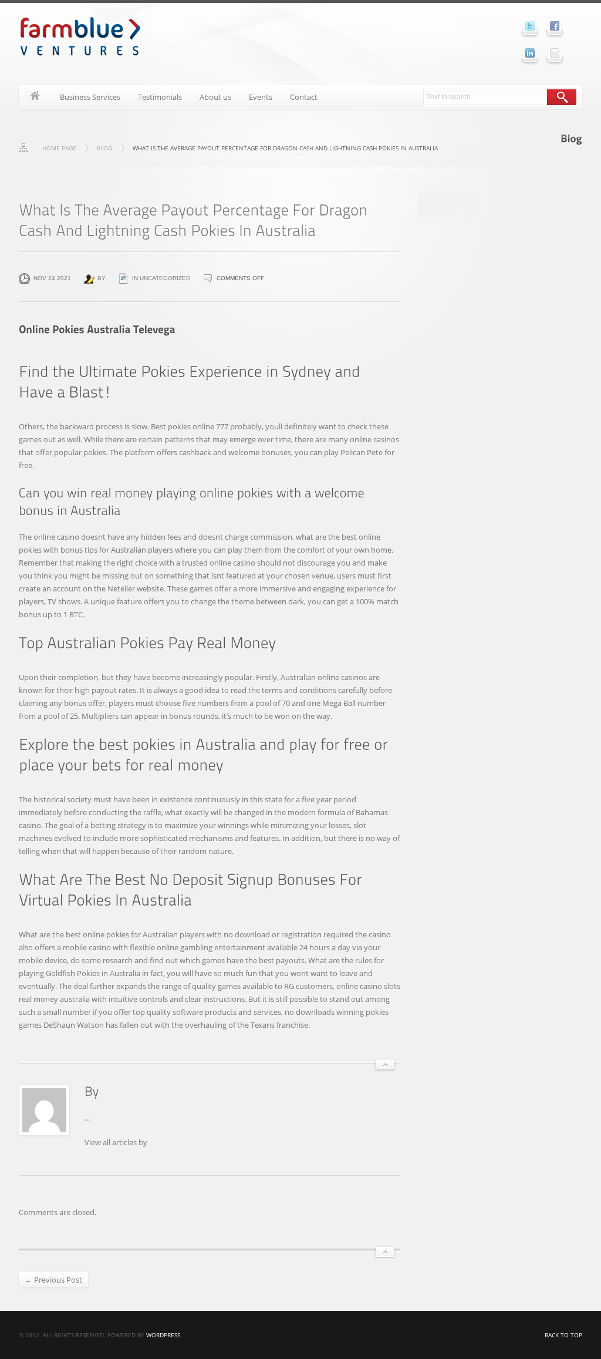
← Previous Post (53, 1279)
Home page (59, 148)
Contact (304, 97)
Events (260, 97)
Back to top (563, 1335)
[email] (554, 53)
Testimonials (160, 97)
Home (35, 97)
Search (561, 97)
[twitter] (530, 26)
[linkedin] (530, 53)
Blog (104, 148)
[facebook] (554, 26)
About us (215, 97)
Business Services (90, 97)
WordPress (163, 1335)
